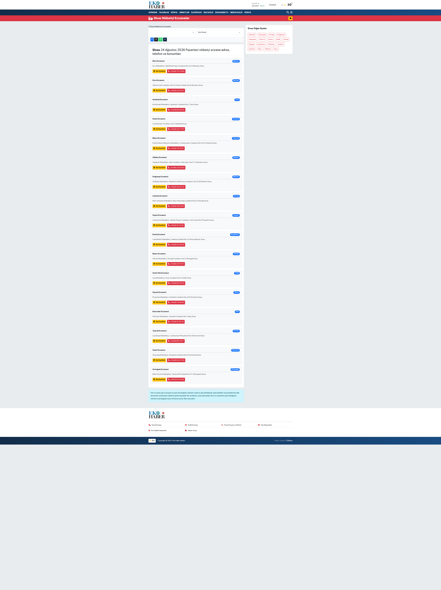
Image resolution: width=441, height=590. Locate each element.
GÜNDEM (152, 12)
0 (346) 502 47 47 (177, 187)
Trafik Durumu (193, 425)
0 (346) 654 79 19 (177, 360)
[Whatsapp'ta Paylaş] (160, 39)
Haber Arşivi (192, 430)
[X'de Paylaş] (156, 39)
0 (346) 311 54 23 (177, 322)
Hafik (278, 39)
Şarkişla (251, 49)
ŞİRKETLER (184, 12)
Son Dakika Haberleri (158, 430)
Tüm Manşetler (266, 425)
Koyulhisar (261, 44)
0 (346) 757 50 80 (177, 71)
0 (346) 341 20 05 (177, 244)
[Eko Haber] (157, 4)
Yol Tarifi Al (160, 71)
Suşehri (280, 44)
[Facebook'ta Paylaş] (152, 39)
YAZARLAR (164, 12)
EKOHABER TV (221, 12)
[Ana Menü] (291, 12)
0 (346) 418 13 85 (177, 206)
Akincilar (252, 35)
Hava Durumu (156, 425)
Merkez (271, 44)
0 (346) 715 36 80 (177, 302)
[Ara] (288, 12)
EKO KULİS (208, 12)
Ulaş (259, 49)
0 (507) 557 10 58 (177, 379)
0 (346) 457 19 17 (177, 264)
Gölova (262, 39)
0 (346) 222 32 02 (177, 167)
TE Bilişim (289, 440)
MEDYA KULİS (236, 12)
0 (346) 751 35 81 (177, 148)
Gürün (270, 39)
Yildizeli (267, 49)
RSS (153, 440)
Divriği (271, 35)
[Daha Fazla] (165, 39)
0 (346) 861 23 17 (177, 341)
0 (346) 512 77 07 (177, 129)
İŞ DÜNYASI (196, 12)
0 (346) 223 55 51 (177, 90)
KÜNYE (248, 12)
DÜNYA (174, 12)
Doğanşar (281, 35)
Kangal (251, 44)
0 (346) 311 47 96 (177, 225)
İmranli (286, 39)
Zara (275, 49)
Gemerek (252, 39)
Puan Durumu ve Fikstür (232, 425)
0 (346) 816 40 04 (177, 110)
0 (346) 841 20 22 (177, 283)
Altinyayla (262, 35)
